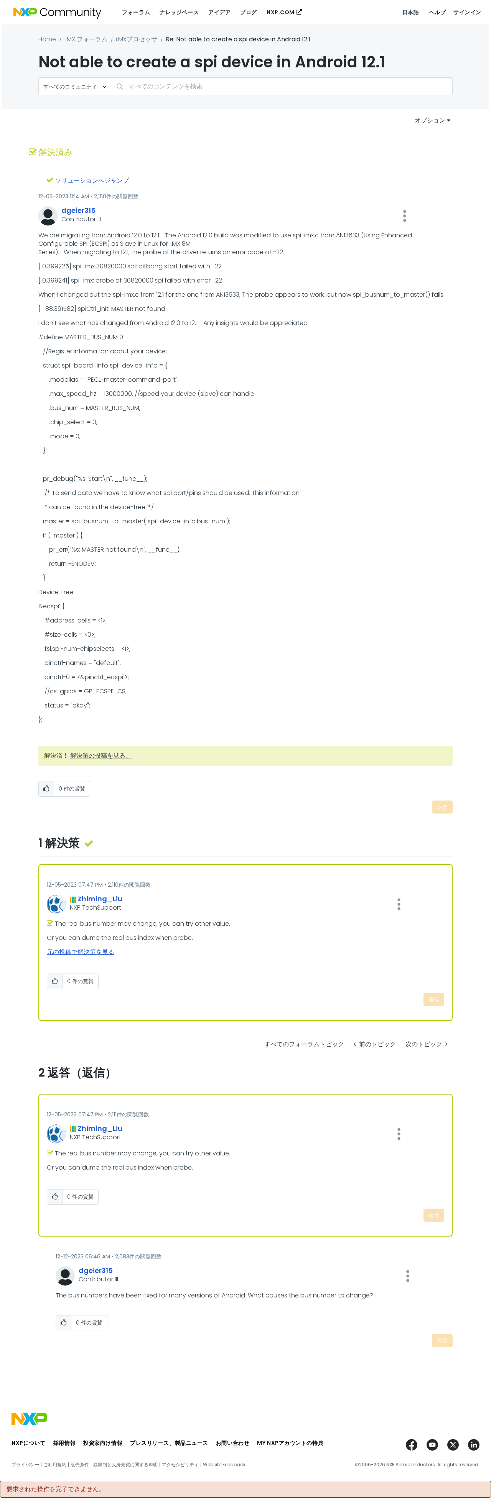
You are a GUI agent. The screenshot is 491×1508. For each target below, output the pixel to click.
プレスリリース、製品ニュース (169, 1443)
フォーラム (136, 12)
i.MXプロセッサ (136, 39)
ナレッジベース (179, 12)
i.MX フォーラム (85, 39)
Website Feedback (224, 1464)
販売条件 (80, 1464)
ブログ (248, 12)
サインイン (467, 12)
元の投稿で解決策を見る (80, 952)
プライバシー (25, 1464)
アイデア (219, 12)
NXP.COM (281, 12)
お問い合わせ (232, 1443)
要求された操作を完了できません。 (56, 1489)
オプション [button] (430, 120)
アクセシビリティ (180, 1464)
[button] (404, 215)
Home (47, 39)
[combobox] (282, 86)
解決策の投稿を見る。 (101, 755)
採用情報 (64, 1443)
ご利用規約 (54, 1464)
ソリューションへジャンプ (92, 180)
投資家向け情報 (102, 1443)
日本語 (410, 12)
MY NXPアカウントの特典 (290, 1443)
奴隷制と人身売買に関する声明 (125, 1464)
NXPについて (29, 1443)
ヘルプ (437, 12)
